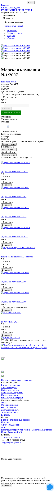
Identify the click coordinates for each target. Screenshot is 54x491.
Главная (5, 5)
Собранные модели (10, 390)
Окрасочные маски (10, 395)
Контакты (5, 415)
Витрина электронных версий (15, 420)
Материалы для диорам (12, 392)
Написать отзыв (9, 144)
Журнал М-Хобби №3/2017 (13, 216)
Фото (3, 427)
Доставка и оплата (10, 410)
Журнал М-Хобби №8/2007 (13, 196)
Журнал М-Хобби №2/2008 (13, 302)
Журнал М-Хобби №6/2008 (13, 282)
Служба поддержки (10, 425)
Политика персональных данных (16, 380)
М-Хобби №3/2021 (10, 322)
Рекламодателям (8, 407)
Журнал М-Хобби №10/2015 (14, 236)
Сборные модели (9, 387)
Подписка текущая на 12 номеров (17, 257)
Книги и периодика (10, 7)
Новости (5, 422)
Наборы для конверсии (12, 397)
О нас (4, 402)
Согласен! (6, 486)
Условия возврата (9, 412)
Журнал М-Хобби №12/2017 (14, 171)
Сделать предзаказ (11, 112)
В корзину (6, 108)
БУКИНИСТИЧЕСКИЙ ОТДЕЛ (16, 10)
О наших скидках (9, 405)
